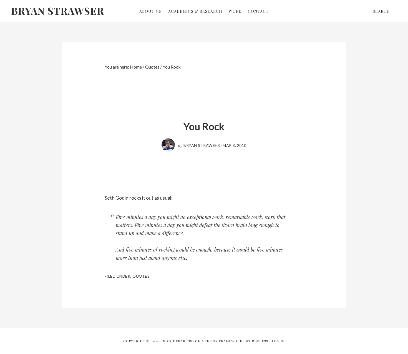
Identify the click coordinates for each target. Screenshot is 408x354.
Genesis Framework (222, 341)
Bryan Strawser (57, 10)
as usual (162, 198)
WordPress (257, 341)
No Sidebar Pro (178, 341)
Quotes (141, 276)
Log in (278, 341)
